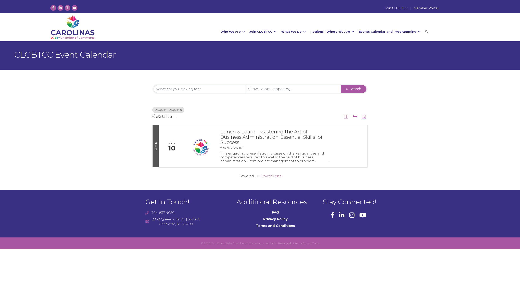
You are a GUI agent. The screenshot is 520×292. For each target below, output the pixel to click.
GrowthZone (271, 176)
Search (355, 89)
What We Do (291, 31)
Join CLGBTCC (396, 8)
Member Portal (426, 8)
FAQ (275, 212)
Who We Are (230, 31)
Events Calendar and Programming (387, 31)
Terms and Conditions (275, 226)
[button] (346, 117)
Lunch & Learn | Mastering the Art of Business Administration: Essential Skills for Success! (271, 137)
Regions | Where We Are (330, 31)
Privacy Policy (275, 219)
